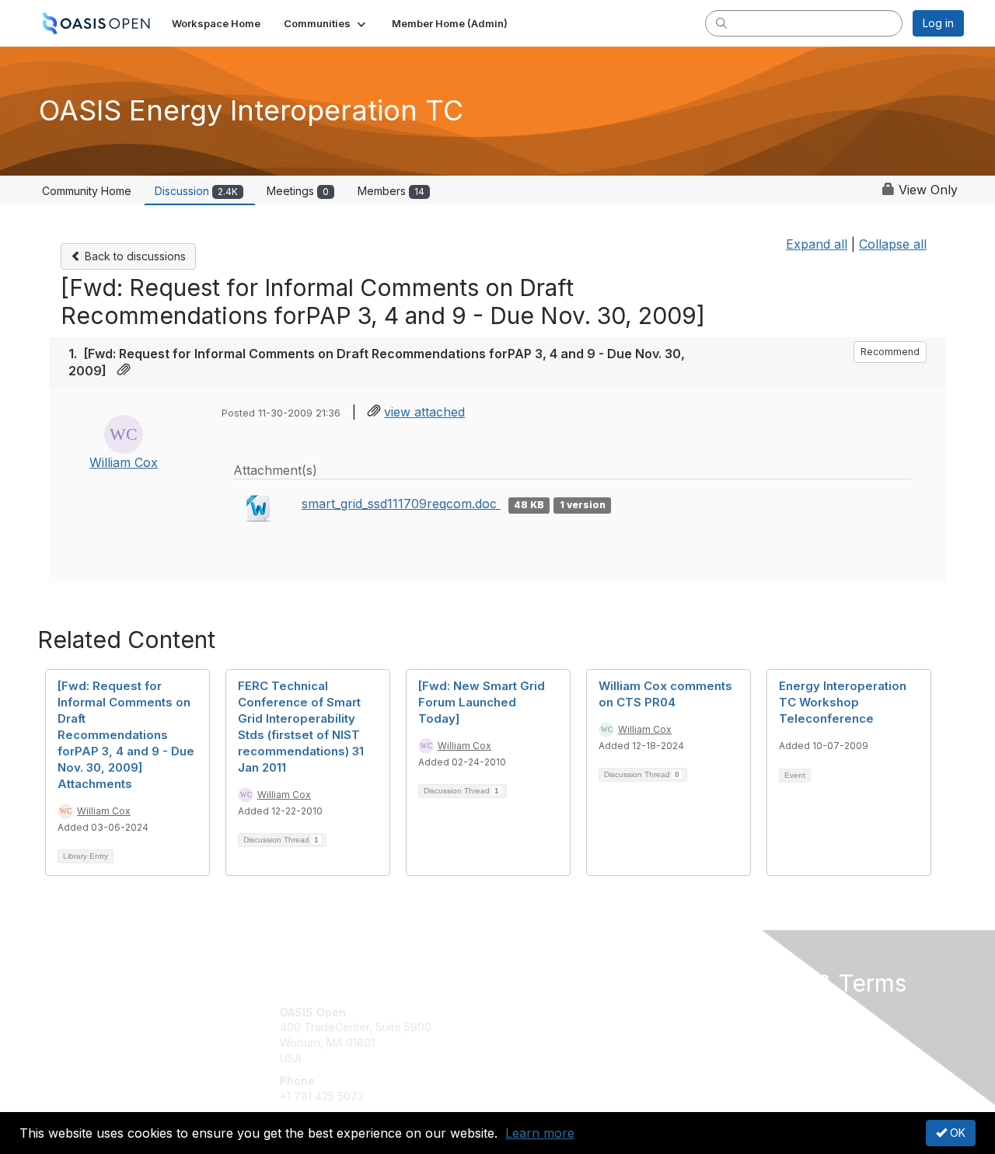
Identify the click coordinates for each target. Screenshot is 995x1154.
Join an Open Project (558, 1034)
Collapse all (893, 244)
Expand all (816, 244)
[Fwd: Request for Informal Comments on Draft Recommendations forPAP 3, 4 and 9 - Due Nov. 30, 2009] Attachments (126, 734)
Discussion (196, 190)
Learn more (539, 1133)
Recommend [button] (890, 351)
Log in (938, 23)
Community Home (86, 190)
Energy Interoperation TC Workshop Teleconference (842, 702)
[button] (326, 23)
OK (956, 1132)
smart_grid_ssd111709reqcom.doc (401, 503)
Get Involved (536, 1012)
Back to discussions (134, 256)
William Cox (123, 462)
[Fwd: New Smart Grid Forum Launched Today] (481, 702)
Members (391, 190)
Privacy (747, 1027)
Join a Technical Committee (574, 1058)
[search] (721, 22)
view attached (424, 412)
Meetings (298, 190)
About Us (751, 1012)
